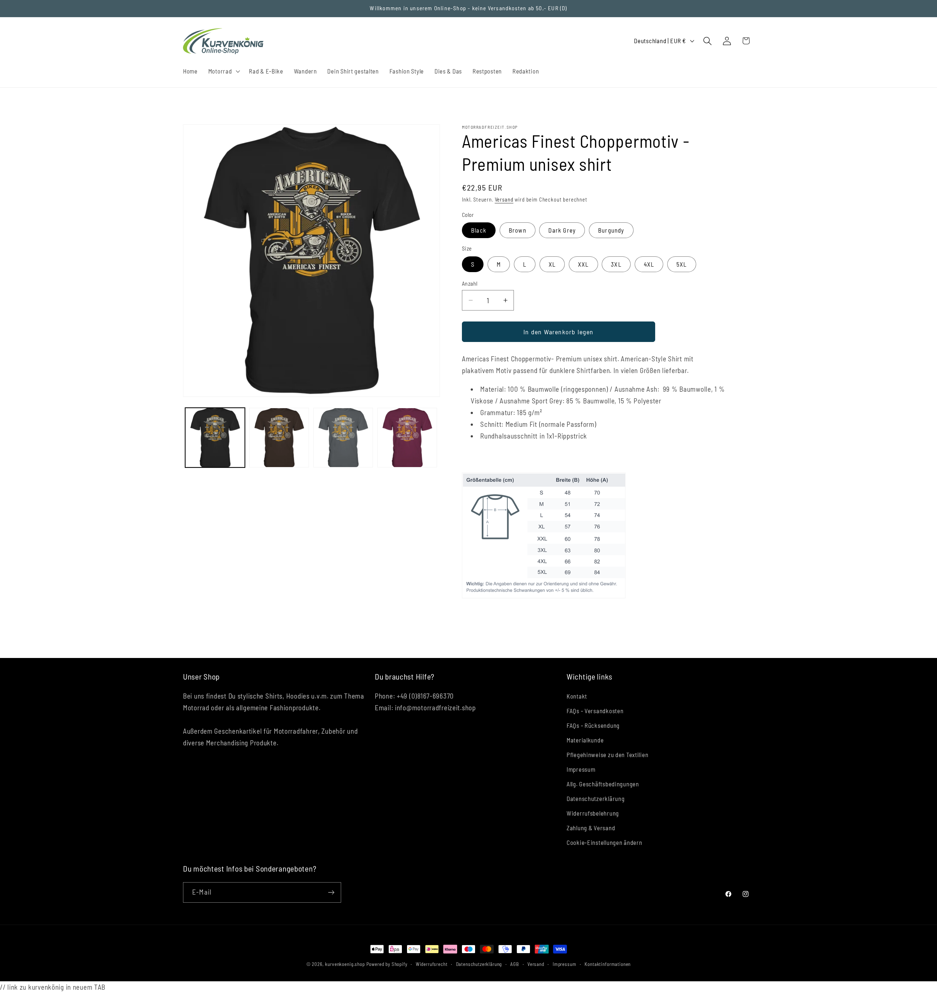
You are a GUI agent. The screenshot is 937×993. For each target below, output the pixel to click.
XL (552, 264)
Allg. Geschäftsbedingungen (603, 783)
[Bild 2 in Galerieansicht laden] (279, 437)
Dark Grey (562, 230)
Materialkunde (585, 740)
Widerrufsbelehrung (593, 813)
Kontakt (577, 696)
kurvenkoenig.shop (345, 964)
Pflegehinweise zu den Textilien (607, 754)
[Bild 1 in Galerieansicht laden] (215, 437)
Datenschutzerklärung (595, 798)
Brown (517, 230)
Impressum (581, 769)
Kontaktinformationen (608, 964)
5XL (681, 264)
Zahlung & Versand (591, 827)
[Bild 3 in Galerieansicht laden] (343, 437)
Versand (504, 199)
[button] (223, 71)
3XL (616, 264)
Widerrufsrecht (432, 964)
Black (478, 230)
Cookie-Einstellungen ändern (604, 842)
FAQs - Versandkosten (595, 710)
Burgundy (611, 230)
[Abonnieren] (331, 892)
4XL (649, 264)
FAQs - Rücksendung (593, 725)
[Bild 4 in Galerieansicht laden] (407, 437)
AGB (514, 964)
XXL (583, 264)
